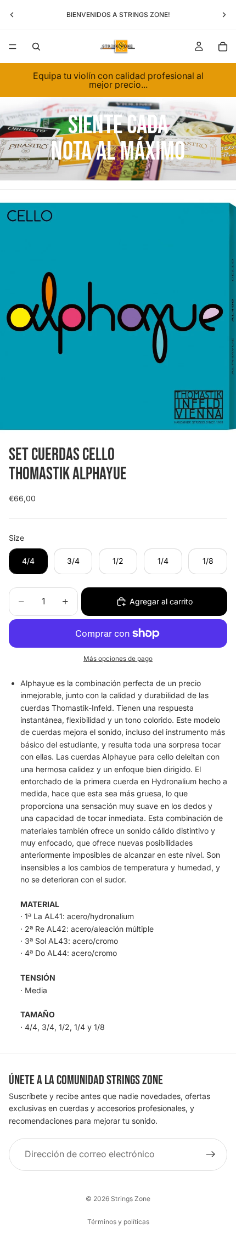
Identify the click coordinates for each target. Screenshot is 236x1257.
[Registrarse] (210, 1154)
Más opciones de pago (118, 659)
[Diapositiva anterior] (12, 15)
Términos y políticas (118, 1222)
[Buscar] (36, 47)
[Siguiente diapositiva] (224, 15)
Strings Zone (130, 1198)
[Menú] (12, 46)
